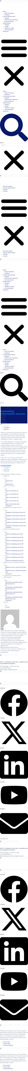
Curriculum (7, 427)
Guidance (7, 15)
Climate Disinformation (9, 16)
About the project (9, 13)
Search (2, 142)
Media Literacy (7, 23)
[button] (14, 62)
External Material (9, 30)
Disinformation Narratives (11, 20)
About (4, 11)
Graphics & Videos (9, 28)
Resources (6, 31)
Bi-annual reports (9, 21)
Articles (7, 26)
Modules (7, 18)
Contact (5, 191)
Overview (6, 426)
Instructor (6, 429)
